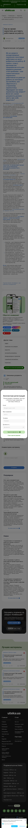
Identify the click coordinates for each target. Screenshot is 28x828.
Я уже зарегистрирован (14, 435)
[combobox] (14, 427)
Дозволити (14, 826)
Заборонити (22, 826)
